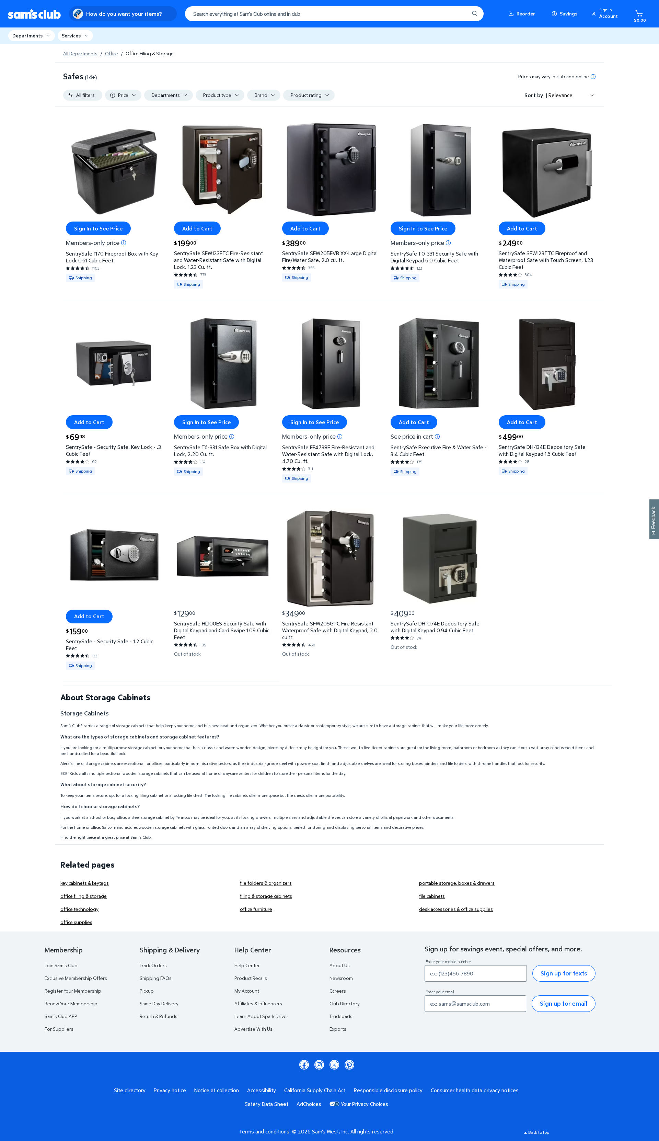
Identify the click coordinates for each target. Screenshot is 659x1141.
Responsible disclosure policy (388, 1090)
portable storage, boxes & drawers (457, 883)
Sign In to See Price (98, 228)
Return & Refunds (158, 1016)
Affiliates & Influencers (258, 1003)
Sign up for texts (564, 973)
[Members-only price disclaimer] (123, 243)
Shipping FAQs (156, 978)
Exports (338, 1029)
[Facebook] (304, 1065)
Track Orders (153, 965)
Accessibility (261, 1090)
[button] (605, 13)
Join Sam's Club (61, 965)
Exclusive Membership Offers (76, 978)
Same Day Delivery (159, 1003)
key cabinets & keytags (84, 883)
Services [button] (71, 35)
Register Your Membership (73, 990)
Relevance (560, 95)
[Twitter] (334, 1065)
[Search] (474, 13)
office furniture (256, 909)
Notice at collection (216, 1090)
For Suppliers (59, 1029)
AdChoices (309, 1104)
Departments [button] (27, 35)
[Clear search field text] (459, 13)
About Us (340, 965)
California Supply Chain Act (315, 1090)
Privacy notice (170, 1090)
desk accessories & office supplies (456, 909)
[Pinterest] (349, 1065)
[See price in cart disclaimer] (437, 436)
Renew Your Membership (71, 1003)
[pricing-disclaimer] (593, 76)
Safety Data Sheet (266, 1104)
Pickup (147, 990)
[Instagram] (319, 1065)
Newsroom (341, 978)
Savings (568, 13)
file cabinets (432, 896)
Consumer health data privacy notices (475, 1090)
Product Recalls (250, 978)
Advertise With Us (253, 1029)
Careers (338, 990)
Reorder (526, 13)
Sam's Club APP (61, 1016)
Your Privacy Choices (364, 1104)
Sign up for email (563, 1003)
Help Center (247, 965)
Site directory (130, 1090)
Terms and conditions (264, 1131)
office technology (79, 909)
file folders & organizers (266, 883)
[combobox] (334, 13)
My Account (246, 990)
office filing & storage (83, 896)
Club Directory (345, 1003)
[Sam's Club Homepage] (34, 14)
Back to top (538, 1132)
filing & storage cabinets (266, 896)
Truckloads (341, 1016)
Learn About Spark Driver (261, 1016)
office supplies (76, 922)
